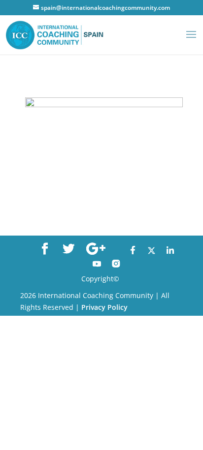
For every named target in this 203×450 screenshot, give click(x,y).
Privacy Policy (104, 307)
